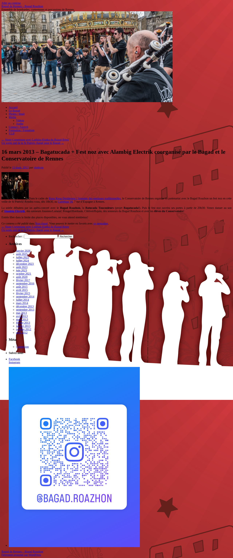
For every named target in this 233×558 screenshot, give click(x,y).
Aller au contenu (11, 3)
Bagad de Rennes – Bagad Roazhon (22, 6)
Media (12, 117)
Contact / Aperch (18, 127)
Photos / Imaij (17, 113)
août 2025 (21, 254)
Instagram (14, 362)
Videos (20, 120)
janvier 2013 (23, 326)
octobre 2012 (23, 329)
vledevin (39, 167)
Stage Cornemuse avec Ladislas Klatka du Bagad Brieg (35, 139)
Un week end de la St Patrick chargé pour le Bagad (32, 142)
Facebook (14, 359)
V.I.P (12, 133)
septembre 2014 (25, 296)
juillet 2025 (22, 257)
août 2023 (21, 267)
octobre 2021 (23, 273)
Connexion (22, 346)
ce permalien (100, 223)
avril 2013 (22, 316)
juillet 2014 (22, 299)
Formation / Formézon (21, 130)
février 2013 (23, 322)
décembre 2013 (25, 306)
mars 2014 (22, 303)
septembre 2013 (25, 309)
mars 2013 (22, 319)
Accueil (13, 107)
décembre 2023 (25, 263)
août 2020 (21, 276)
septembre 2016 (25, 283)
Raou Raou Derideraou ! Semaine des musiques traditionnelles (85, 198)
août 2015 (21, 286)
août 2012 (21, 332)
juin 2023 (21, 270)
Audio (19, 123)
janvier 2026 (23, 250)
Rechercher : (16, 236)
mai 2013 (21, 312)
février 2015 (23, 293)
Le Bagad (14, 110)
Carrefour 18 (65, 201)
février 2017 (23, 280)
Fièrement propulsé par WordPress (21, 554)
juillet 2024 (22, 260)
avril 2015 (22, 290)
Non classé (41, 223)
